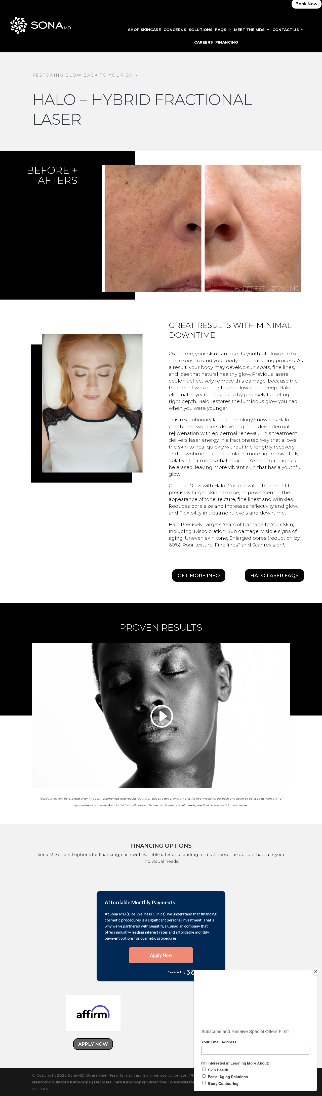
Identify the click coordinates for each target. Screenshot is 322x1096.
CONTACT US (285, 29)
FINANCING (226, 42)
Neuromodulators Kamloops (61, 1082)
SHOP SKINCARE (144, 29)
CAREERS (203, 42)
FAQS (220, 29)
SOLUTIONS (201, 29)
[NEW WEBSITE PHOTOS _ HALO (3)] (203, 290)
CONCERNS (175, 29)
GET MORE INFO (199, 575)
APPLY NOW (93, 1044)
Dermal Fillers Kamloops (119, 1082)
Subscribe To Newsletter (171, 1082)
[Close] (315, 971)
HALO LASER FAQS (274, 575)
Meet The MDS (249, 29)
